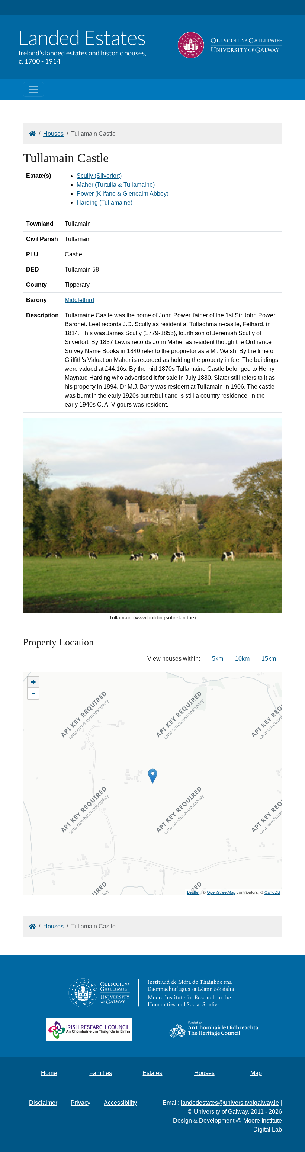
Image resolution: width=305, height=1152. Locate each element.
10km (242, 658)
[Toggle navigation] (33, 89)
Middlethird (79, 300)
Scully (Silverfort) (99, 176)
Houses (53, 134)
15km (268, 658)
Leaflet (193, 892)
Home (49, 1073)
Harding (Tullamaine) (104, 202)
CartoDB (272, 892)
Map (256, 1073)
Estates (152, 1073)
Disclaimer (43, 1103)
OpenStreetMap (221, 892)
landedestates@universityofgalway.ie (230, 1103)
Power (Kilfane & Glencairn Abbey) (122, 193)
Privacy (80, 1103)
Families (100, 1073)
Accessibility (120, 1103)
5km (217, 658)
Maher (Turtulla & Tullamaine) (116, 185)
